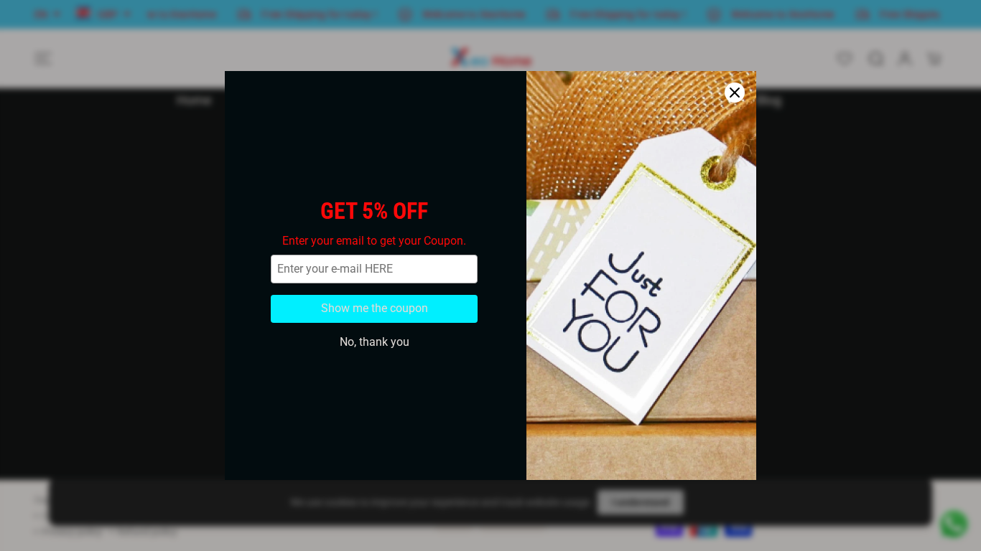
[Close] (735, 93)
